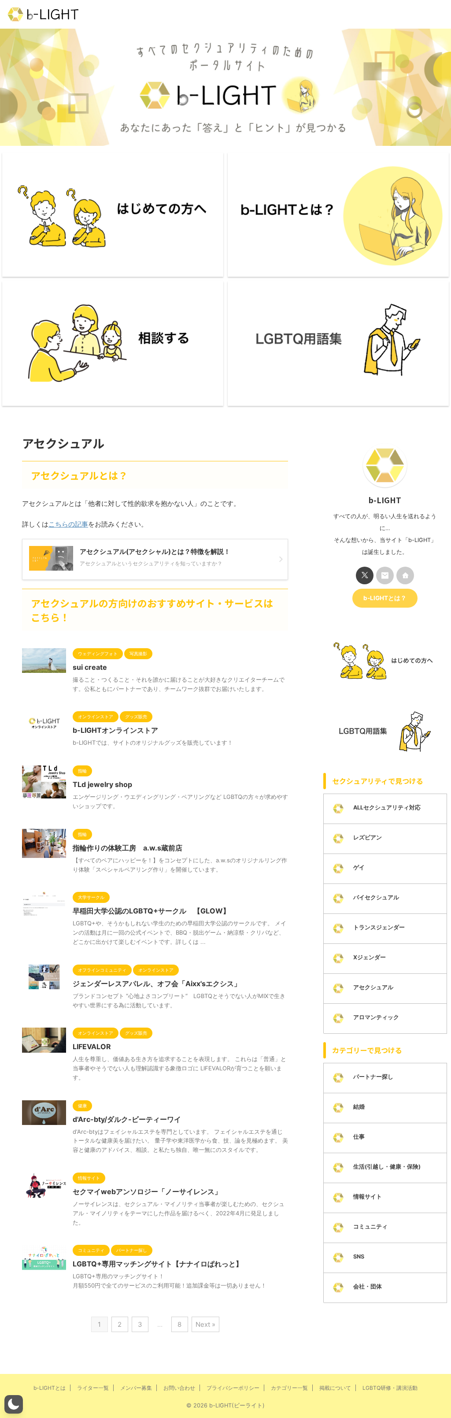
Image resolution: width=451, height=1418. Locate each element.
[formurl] (385, 575)
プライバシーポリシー (233, 1388)
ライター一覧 (93, 1388)
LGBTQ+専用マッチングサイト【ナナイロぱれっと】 (158, 1263)
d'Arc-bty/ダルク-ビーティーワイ (127, 1119)
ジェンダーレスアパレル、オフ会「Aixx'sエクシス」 (157, 983)
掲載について (335, 1388)
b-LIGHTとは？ (385, 597)
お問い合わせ (179, 1388)
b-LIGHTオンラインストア (115, 730)
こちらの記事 (68, 524)
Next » (205, 1324)
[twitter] (364, 575)
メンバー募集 (136, 1388)
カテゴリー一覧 (289, 1388)
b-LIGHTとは (49, 1388)
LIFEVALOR (92, 1046)
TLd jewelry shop (102, 784)
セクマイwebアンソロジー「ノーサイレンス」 (147, 1191)
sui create (90, 667)
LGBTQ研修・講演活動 (390, 1388)
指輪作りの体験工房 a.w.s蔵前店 (127, 847)
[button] (13, 1404)
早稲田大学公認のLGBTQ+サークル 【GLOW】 (151, 910)
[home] (405, 575)
